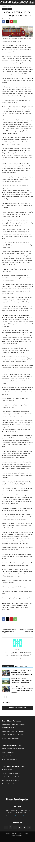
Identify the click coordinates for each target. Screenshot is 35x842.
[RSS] (24, 827)
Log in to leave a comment (17, 707)
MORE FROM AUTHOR (21, 666)
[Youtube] (21, 658)
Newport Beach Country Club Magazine (13, 731)
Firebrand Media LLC (21, 812)
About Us (8, 833)
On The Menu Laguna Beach (10, 759)
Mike (3, 605)
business (21, 603)
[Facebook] (3, 21)
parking (14, 605)
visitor (8, 609)
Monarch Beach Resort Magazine (11, 773)
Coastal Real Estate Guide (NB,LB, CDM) (13, 735)
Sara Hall (5, 18)
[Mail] (19, 827)
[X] (7, 21)
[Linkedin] (15, 827)
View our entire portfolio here (10, 784)
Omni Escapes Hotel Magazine (10, 780)
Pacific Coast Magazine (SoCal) (10, 777)
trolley (26, 607)
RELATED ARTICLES (8, 666)
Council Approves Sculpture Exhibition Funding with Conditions (9, 631)
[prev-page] (3, 697)
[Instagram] (17, 658)
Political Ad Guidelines (17, 835)
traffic (22, 607)
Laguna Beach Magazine (9, 752)
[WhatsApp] (15, 21)
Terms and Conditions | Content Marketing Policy (17, 837)
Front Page (8, 6)
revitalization (5, 607)
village (3, 609)
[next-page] (5, 697)
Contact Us (20, 833)
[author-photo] (17, 647)
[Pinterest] (11, 21)
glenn (26, 603)
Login (26, 833)
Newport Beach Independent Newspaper (13, 724)
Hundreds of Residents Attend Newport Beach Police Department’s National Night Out (21, 672)
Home (3, 6)
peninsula (19, 605)
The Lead (10, 9)
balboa (8, 603)
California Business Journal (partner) (12, 738)
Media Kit (14, 833)
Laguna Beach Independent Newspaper (13, 748)
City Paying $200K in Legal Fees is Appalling (26, 630)
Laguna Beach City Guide (9, 756)
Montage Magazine (7, 770)
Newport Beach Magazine (9, 727)
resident (25, 605)
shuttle (17, 607)
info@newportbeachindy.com (20, 816)
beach (13, 603)
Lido (31, 603)
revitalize (12, 607)
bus (17, 603)
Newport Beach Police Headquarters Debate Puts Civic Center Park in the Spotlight (21, 680)
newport (8, 605)
